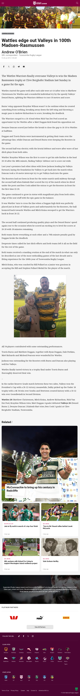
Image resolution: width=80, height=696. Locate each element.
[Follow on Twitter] (28, 636)
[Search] (77, 3)
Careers (23, 690)
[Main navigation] (3, 3)
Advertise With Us (44, 690)
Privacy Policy (14, 690)
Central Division (8, 33)
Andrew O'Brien (14, 51)
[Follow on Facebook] (23, 636)
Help (28, 690)
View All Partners (40, 627)
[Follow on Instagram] (33, 636)
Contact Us (34, 690)
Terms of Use (5, 690)
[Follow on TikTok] (19, 636)
